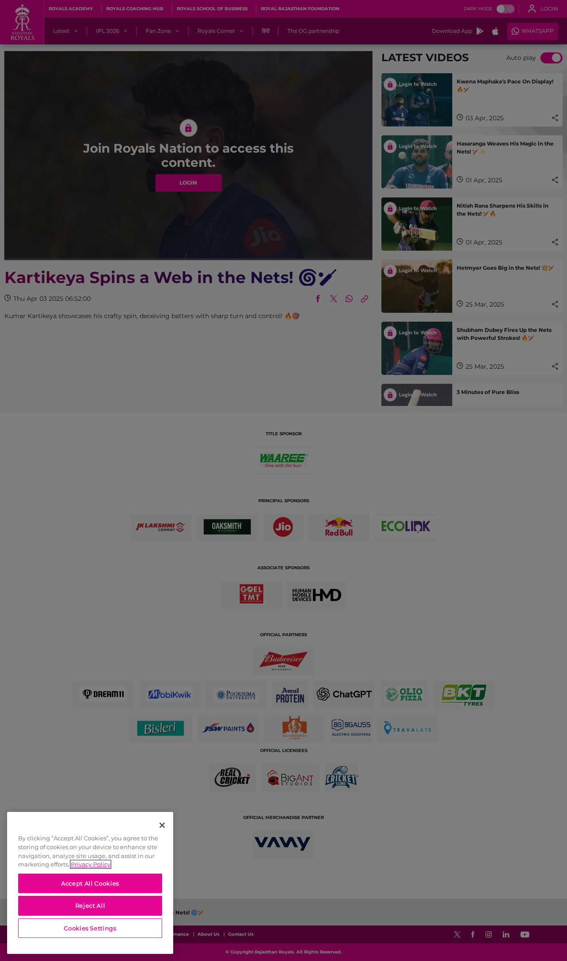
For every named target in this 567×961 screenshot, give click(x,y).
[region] (90, 883)
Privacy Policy (90, 864)
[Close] (162, 825)
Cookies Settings (90, 928)
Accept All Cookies (90, 883)
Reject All (90, 905)
